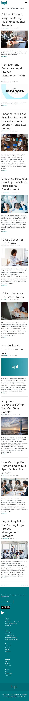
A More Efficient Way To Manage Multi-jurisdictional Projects (13, 20)
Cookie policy (18, 698)
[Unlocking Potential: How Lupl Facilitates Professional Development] (14, 203)
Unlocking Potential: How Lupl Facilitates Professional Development (14, 184)
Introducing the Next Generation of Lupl (13, 349)
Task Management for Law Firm (13, 622)
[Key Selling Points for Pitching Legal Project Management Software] (14, 550)
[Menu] (26, 3)
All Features (8, 620)
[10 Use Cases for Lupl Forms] (14, 257)
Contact (7, 661)
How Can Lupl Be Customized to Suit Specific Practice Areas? (13, 467)
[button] (7, 601)
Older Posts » (24, 585)
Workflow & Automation (11, 623)
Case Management (9, 633)
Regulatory (7, 651)
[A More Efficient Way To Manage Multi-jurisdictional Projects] (14, 39)
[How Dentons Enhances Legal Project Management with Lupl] (14, 91)
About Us (7, 663)
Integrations (8, 625)
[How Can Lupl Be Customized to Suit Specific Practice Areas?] (14, 487)
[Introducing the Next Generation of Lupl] (14, 367)
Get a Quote (8, 665)
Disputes (7, 649)
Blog (6, 671)
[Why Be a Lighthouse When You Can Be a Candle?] (14, 426)
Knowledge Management (11, 637)
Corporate (7, 647)
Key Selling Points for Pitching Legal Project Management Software (13, 529)
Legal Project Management (11, 639)
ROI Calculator (8, 673)
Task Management (9, 635)
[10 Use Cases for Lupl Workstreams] (14, 311)
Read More (3, 56)
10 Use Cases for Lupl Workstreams (13, 295)
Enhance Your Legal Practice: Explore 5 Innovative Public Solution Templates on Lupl (14, 121)
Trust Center (8, 675)
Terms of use (11, 698)
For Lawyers (8, 632)
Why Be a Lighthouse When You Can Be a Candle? (12, 406)
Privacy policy (21, 696)
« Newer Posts (4, 585)
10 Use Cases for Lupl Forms (12, 241)
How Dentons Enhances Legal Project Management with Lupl (13, 72)
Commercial (8, 646)
